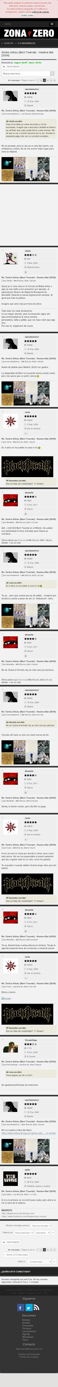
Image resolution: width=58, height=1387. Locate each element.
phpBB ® (21, 1289)
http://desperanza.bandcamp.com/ (18, 1213)
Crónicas (26, 1328)
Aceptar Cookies (27, 15)
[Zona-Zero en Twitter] (29, 1307)
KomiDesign (47, 1289)
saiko (27, 1169)
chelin (28, 250)
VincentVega (31, 1040)
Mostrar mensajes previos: (18, 1225)
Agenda (26, 1334)
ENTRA (7, 24)
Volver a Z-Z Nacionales (17, 1254)
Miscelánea (27, 1336)
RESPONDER (13, 66)
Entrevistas (27, 1325)
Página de (28, 80)
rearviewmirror (32, 89)
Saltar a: (22, 1261)
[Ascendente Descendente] (44, 1232)
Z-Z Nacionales (26, 43)
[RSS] (36, 1307)
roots (27, 412)
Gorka (38, 62)
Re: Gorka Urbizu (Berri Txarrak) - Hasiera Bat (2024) (28, 110)
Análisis (26, 1322)
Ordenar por (8, 1232)
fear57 (24, 62)
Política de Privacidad (29, 1354)
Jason (31, 62)
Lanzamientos (29, 1331)
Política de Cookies (29, 1356)
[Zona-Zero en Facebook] (20, 1307)
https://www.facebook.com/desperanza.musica (23, 1216)
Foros (25, 1339)
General (9, 43)
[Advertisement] (29, 215)
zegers (17, 62)
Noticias (26, 1319)
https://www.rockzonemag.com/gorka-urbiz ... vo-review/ (28, 1132)
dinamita (29, 492)
